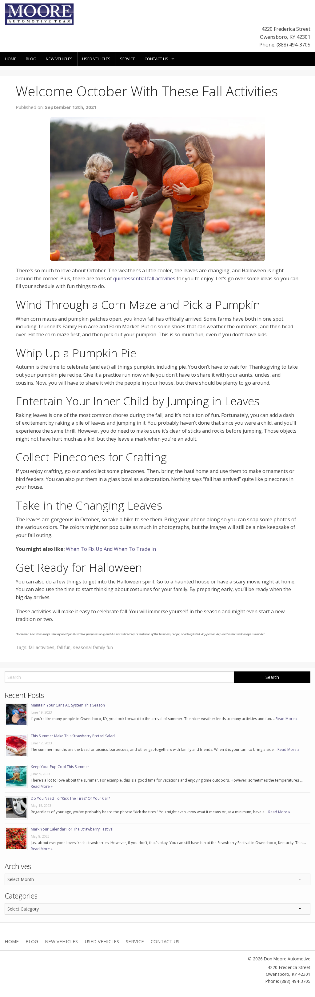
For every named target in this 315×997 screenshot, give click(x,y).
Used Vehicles (96, 59)
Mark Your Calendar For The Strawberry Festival (72, 829)
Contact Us (156, 59)
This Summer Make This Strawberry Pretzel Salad (73, 736)
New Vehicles (59, 59)
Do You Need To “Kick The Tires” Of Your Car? (70, 798)
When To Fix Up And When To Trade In (111, 549)
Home (10, 59)
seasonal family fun (93, 647)
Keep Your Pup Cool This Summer (60, 766)
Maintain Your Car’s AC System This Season (68, 705)
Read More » (286, 718)
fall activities (41, 647)
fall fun (63, 647)
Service (127, 59)
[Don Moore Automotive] (39, 13)
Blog (31, 59)
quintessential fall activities (144, 278)
